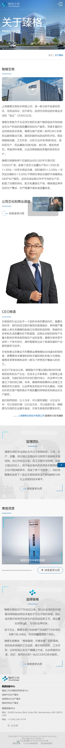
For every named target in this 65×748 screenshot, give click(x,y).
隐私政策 (16, 743)
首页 (51, 55)
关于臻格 (59, 55)
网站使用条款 (46, 743)
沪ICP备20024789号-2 (32, 739)
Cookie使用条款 (30, 743)
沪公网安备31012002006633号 (34, 741)
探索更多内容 (52, 570)
